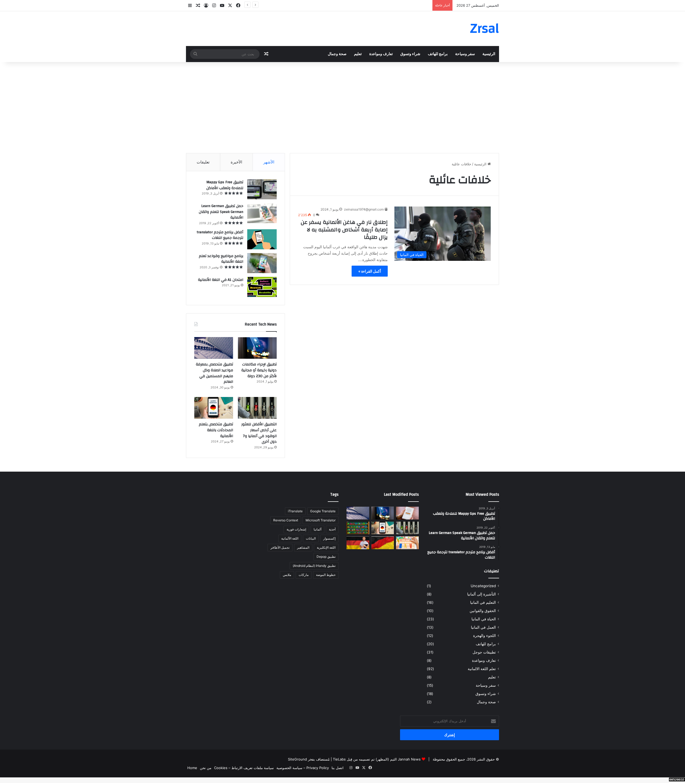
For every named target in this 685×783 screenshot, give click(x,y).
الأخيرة (236, 162)
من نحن (205, 768)
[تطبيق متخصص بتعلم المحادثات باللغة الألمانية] (213, 408)
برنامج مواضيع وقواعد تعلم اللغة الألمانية (221, 259)
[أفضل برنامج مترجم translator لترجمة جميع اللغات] (262, 239)
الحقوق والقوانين (483, 611)
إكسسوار (329, 538)
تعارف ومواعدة (381, 54)
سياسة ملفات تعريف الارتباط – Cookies (244, 768)
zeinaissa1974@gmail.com (364, 209)
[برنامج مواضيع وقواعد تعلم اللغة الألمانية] (262, 263)
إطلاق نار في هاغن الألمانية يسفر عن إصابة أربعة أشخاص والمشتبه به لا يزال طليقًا (344, 229)
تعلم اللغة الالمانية (482, 669)
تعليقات (203, 162)
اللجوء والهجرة (484, 635)
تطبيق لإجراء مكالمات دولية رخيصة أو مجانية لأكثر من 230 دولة (383, 5)
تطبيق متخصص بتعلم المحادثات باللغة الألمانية (216, 430)
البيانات (311, 538)
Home (192, 768)
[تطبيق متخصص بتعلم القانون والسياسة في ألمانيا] (407, 513)
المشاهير (303, 547)
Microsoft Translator (321, 520)
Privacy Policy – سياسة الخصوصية (302, 768)
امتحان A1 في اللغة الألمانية (220, 279)
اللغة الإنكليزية (326, 547)
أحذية (332, 529)
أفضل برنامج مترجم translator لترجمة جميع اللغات (220, 235)
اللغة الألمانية (289, 538)
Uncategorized (483, 586)
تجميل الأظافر (280, 547)
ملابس (287, 575)
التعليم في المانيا (483, 602)
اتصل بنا (338, 768)
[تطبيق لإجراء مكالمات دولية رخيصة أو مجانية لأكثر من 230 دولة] (257, 348)
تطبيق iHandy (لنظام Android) (314, 566)
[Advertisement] (342, 107)
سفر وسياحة (465, 54)
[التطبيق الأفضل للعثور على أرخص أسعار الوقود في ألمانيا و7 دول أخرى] (257, 408)
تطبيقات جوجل (484, 652)
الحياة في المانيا (483, 619)
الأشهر (268, 162)
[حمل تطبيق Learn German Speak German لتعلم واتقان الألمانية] (262, 213)
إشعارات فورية (296, 529)
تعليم (358, 54)
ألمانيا (317, 529)
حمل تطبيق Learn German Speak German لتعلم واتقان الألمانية (221, 212)
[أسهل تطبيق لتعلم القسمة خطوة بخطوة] (407, 542)
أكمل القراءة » (369, 271)
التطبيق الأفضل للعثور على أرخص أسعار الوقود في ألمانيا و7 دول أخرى (259, 433)
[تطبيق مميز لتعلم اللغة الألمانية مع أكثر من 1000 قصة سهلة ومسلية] (358, 542)
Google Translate (323, 511)
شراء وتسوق (410, 54)
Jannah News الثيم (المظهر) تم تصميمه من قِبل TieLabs (377, 759)
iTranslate (295, 511)
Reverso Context (285, 520)
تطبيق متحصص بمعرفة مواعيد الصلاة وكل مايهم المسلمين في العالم (214, 373)
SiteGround (297, 759)
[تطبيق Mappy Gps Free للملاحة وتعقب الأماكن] (262, 189)
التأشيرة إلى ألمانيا (481, 594)
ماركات (304, 575)
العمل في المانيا (483, 627)
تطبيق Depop (326, 557)
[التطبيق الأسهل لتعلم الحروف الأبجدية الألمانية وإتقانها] (358, 528)
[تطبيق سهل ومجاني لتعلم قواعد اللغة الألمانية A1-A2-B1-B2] (382, 542)
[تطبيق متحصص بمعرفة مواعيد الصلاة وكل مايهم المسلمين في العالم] (213, 348)
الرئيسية (488, 54)
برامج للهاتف (438, 54)
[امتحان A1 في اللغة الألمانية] (262, 287)
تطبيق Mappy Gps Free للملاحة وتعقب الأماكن (224, 185)
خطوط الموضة (326, 575)
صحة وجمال (337, 54)
